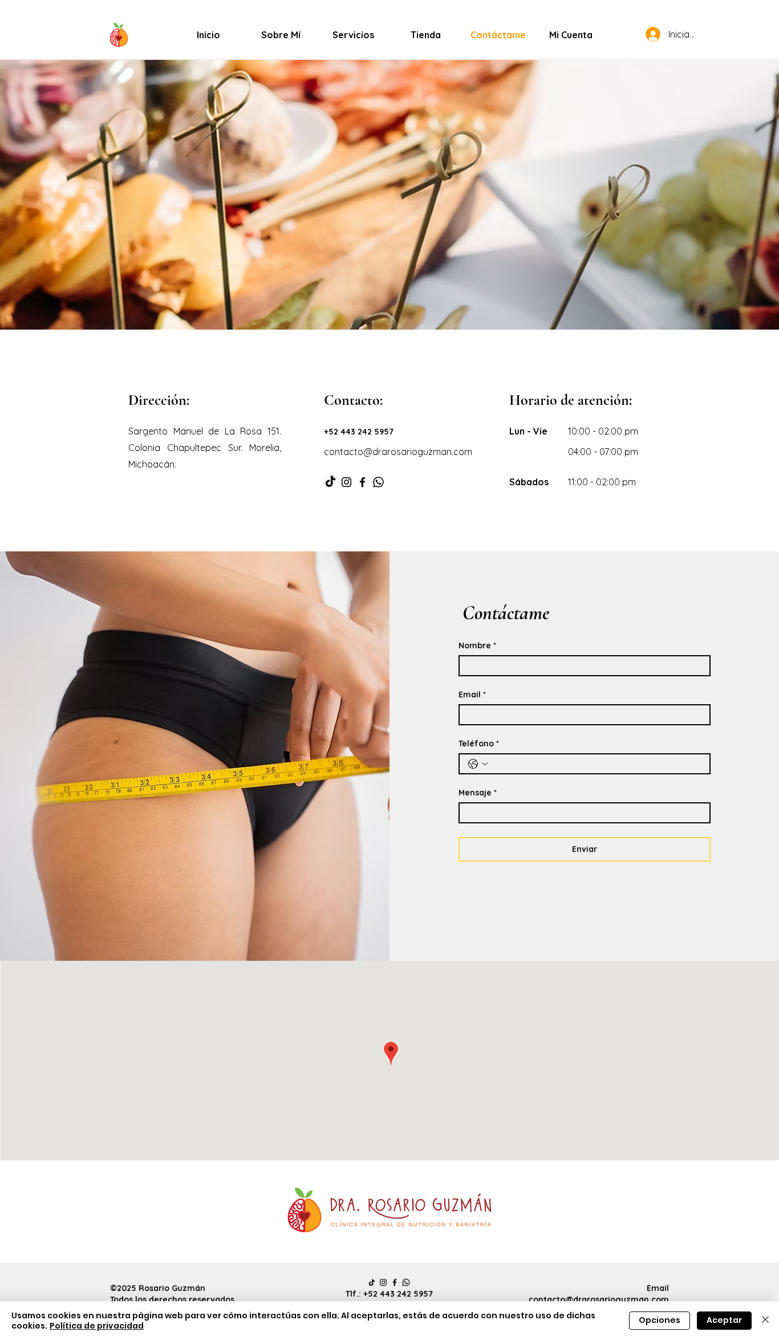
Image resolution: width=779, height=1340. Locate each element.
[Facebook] (362, 482)
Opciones (659, 1320)
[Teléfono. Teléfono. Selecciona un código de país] (477, 764)
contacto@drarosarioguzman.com (599, 1299)
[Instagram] (346, 482)
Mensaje (478, 793)
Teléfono (479, 744)
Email (472, 695)
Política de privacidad (97, 1325)
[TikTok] (330, 482)
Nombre (477, 646)
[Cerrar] (765, 1320)
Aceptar (724, 1320)
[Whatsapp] (378, 482)
